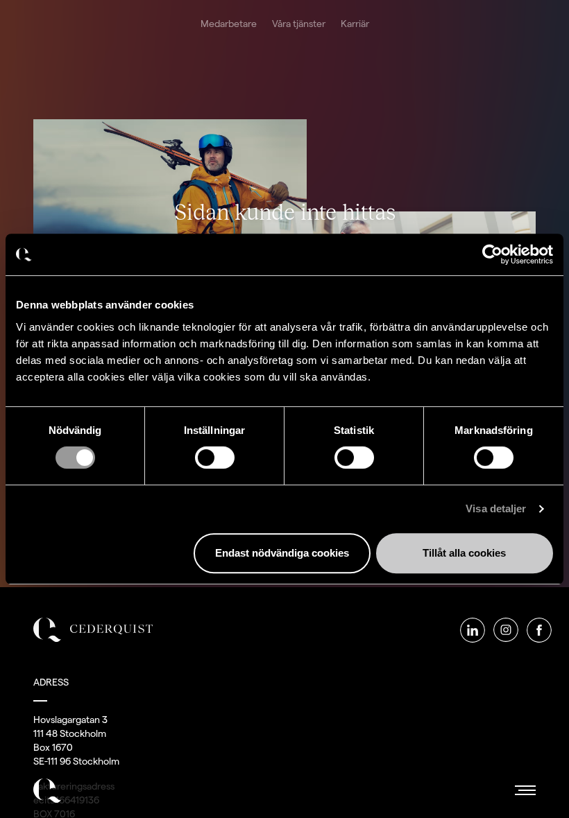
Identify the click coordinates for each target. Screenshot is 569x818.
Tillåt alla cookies (464, 553)
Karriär (355, 23)
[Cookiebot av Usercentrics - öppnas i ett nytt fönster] (492, 254)
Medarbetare (229, 23)
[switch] (215, 457)
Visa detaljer (496, 508)
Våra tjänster (298, 23)
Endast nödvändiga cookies (282, 553)
